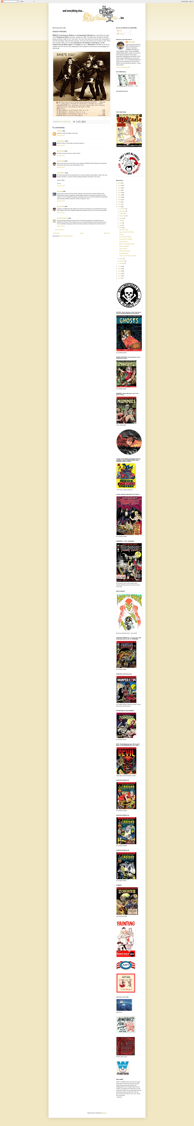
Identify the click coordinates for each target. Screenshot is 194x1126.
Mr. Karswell (60, 151)
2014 (119, 268)
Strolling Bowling (124, 253)
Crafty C (59, 131)
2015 (119, 266)
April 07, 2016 (61, 212)
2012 (119, 273)
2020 (119, 197)
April (120, 227)
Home (81, 233)
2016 (119, 206)
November (122, 211)
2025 (119, 185)
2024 (119, 188)
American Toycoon (62, 218)
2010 (119, 278)
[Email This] (77, 122)
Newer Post (56, 233)
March (121, 258)
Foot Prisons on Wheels (125, 239)
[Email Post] (74, 121)
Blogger (104, 1113)
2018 (119, 202)
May (120, 225)
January (121, 263)
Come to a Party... (124, 229)
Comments (122, 34)
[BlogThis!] (79, 122)
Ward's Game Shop (124, 251)
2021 (119, 195)
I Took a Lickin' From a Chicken (127, 255)
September (122, 216)
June (120, 223)
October (121, 213)
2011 (119, 276)
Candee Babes (123, 241)
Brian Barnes (61, 141)
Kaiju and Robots (124, 246)
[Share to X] (81, 122)
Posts (120, 30)
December (122, 208)
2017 (119, 204)
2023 (119, 190)
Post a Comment (59, 229)
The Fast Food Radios (125, 237)
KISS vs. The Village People (127, 244)
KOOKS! (121, 234)
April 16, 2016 (61, 226)
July (120, 220)
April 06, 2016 (61, 135)
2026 (119, 183)
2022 (119, 192)
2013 (119, 271)
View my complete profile (123, 67)
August (121, 218)
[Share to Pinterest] (85, 122)
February (122, 261)
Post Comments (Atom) (66, 236)
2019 (119, 199)
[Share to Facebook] (83, 122)
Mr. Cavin (59, 191)
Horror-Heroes (123, 248)
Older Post (107, 233)
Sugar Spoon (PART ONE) (126, 232)
